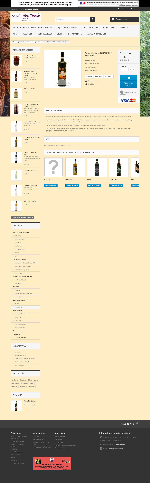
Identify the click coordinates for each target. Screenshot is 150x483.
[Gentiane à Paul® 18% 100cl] (16, 142)
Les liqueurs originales (21, 270)
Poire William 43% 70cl (32, 122)
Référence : (88, 60)
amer (31, 383)
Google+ (109, 76)
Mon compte (61, 433)
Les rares (17, 242)
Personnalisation (19, 327)
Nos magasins (19, 365)
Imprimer (91, 84)
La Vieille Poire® (19, 249)
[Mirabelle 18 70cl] (16, 206)
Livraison (17, 352)
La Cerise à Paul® (20, 280)
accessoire (23, 386)
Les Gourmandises (96, 33)
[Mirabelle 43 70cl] (16, 190)
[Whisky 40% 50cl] (16, 93)
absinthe (15, 380)
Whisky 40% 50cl (30, 89)
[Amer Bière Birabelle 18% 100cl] (16, 76)
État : (86, 63)
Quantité (123, 66)
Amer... (89, 179)
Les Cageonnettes (20, 324)
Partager (99, 76)
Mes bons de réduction (62, 448)
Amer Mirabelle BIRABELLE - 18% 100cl (30, 73)
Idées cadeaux (44, 33)
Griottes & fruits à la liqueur (98, 27)
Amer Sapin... (114, 179)
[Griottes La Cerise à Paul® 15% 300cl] (16, 109)
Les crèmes (18, 273)
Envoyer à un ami (94, 81)
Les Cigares (18, 321)
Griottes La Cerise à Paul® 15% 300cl (31, 105)
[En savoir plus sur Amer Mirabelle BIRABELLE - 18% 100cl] (16, 405)
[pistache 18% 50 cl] (16, 175)
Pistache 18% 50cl (30, 170)
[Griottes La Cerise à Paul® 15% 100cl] (16, 60)
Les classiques (19, 239)
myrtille (31, 386)
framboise (15, 383)
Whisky (16, 253)
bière (30, 380)
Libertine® (17, 290)
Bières (60, 33)
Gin (15, 256)
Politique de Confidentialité (23, 362)
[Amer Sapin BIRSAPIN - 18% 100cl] (118, 167)
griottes (14, 386)
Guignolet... (48, 179)
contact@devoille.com (116, 448)
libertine (23, 380)
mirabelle (24, 383)
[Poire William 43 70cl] (16, 126)
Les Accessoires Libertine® (23, 293)
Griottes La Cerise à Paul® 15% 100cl (31, 57)
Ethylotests (75, 33)
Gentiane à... (70, 179)
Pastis (16, 304)
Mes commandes (60, 436)
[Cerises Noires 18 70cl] (16, 157)
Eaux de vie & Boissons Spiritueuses (32, 27)
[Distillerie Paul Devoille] (31, 17)
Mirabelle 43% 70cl (30, 186)
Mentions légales (20, 355)
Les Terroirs (18, 246)
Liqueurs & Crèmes (67, 27)
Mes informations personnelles (65, 445)
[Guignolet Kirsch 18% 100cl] (53, 167)
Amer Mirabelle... (30, 401)
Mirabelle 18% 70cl (30, 201)
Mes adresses (59, 442)
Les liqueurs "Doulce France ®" (24, 263)
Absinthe (124, 27)
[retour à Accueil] (13, 42)
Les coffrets (18, 317)
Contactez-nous (123, 9)
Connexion (134, 9)
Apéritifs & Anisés (22, 33)
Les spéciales (18, 297)
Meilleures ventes (23, 50)
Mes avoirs (58, 439)
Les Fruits (17, 283)
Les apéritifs (18, 307)
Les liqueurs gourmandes (22, 266)
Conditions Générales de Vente (24, 358)
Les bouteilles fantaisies (22, 314)
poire (36, 380)
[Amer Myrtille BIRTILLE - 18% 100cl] (97, 167)
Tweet (90, 76)
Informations (21, 346)
